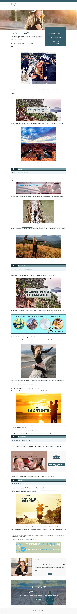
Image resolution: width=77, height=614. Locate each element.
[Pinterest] (74, 611)
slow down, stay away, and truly (37, 310)
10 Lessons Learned (28, 269)
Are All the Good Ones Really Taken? (18, 483)
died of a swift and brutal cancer (32, 89)
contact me (55, 535)
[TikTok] (61, 1)
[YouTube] (64, 1)
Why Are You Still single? (16, 440)
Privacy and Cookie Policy (38, 610)
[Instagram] (59, 1)
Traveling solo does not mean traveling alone (20, 172)
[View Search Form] (66, 4)
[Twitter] (65, 1)
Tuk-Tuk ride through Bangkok (27, 227)
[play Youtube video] (29, 461)
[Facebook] (75, 611)
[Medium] (62, 1)
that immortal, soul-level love (17, 531)
